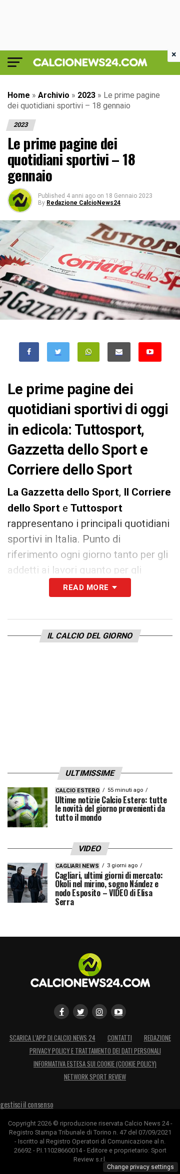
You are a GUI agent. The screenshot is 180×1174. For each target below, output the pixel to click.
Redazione (157, 1038)
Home (19, 95)
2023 (87, 95)
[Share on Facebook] (29, 352)
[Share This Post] (88, 352)
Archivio (54, 95)
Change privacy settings (140, 1167)
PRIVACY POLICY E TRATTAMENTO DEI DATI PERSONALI (95, 1051)
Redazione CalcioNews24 (83, 202)
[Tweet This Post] (58, 352)
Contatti (120, 1038)
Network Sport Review (95, 1077)
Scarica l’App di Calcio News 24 (53, 1038)
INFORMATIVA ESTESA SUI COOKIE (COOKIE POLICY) (95, 1064)
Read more (85, 587)
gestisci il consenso (26, 1104)
